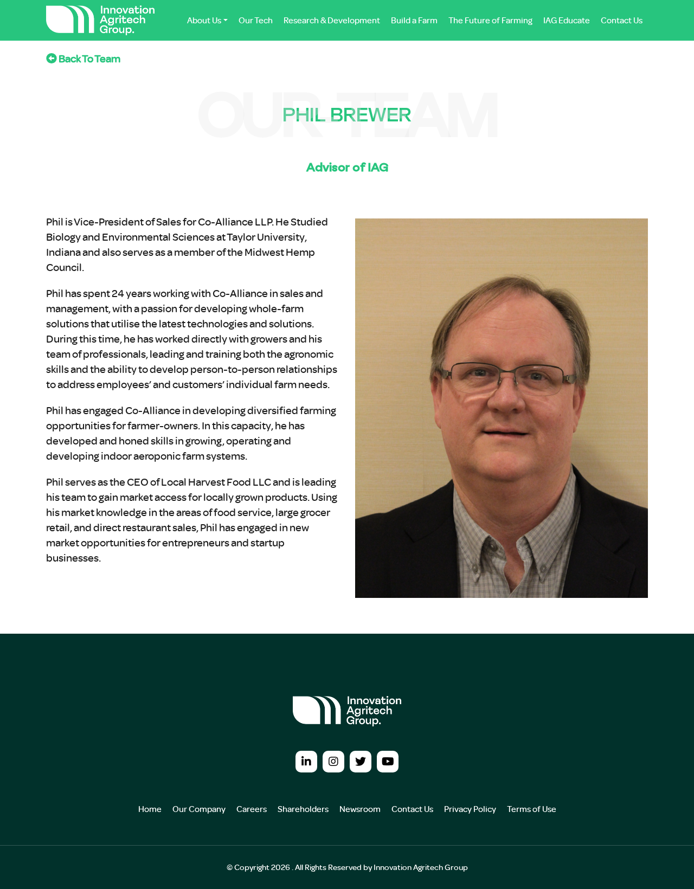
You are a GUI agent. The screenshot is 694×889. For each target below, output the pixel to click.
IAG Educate (566, 20)
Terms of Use (531, 808)
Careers (251, 808)
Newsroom (360, 808)
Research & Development (332, 20)
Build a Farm (414, 20)
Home (150, 808)
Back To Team (88, 58)
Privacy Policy (470, 808)
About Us (204, 20)
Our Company (199, 808)
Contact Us (621, 20)
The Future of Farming (490, 20)
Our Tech (256, 20)
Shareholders (303, 808)
